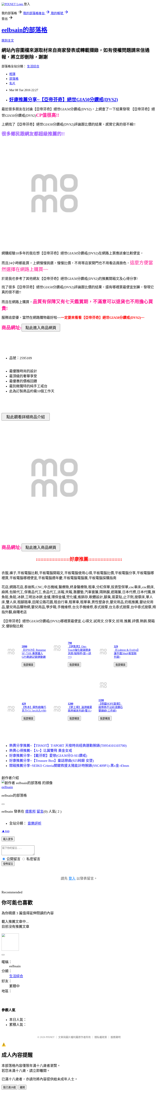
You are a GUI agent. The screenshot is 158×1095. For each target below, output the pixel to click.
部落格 (13, 78)
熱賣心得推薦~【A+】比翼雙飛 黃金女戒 (40, 751)
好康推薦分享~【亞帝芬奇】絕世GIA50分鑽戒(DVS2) (63, 99)
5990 (24, 646)
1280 (70, 703)
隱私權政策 (100, 1037)
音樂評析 (34, 823)
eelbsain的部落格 (24, 29)
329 (116, 646)
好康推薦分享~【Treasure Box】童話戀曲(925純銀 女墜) (51, 761)
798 (70, 643)
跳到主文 (8, 40)
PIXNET (50, 1037)
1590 (101, 700)
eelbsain (7, 787)
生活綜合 (33, 66)
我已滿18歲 (9, 1087)
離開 (22, 1087)
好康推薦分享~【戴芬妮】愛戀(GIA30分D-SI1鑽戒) (48, 756)
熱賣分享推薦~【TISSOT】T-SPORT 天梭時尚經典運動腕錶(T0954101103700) (68, 746)
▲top (5, 831)
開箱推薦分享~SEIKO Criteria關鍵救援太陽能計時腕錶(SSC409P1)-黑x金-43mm (69, 766)
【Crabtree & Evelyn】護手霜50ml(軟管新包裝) (126, 653)
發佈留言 (8, 863)
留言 (40, 811)
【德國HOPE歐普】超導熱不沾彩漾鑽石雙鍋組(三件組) (110, 707)
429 (24, 703)
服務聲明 (116, 1037)
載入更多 (8, 839)
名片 (12, 83)
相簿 (12, 74)
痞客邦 (30, 811)
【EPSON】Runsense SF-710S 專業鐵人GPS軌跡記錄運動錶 (34, 653)
